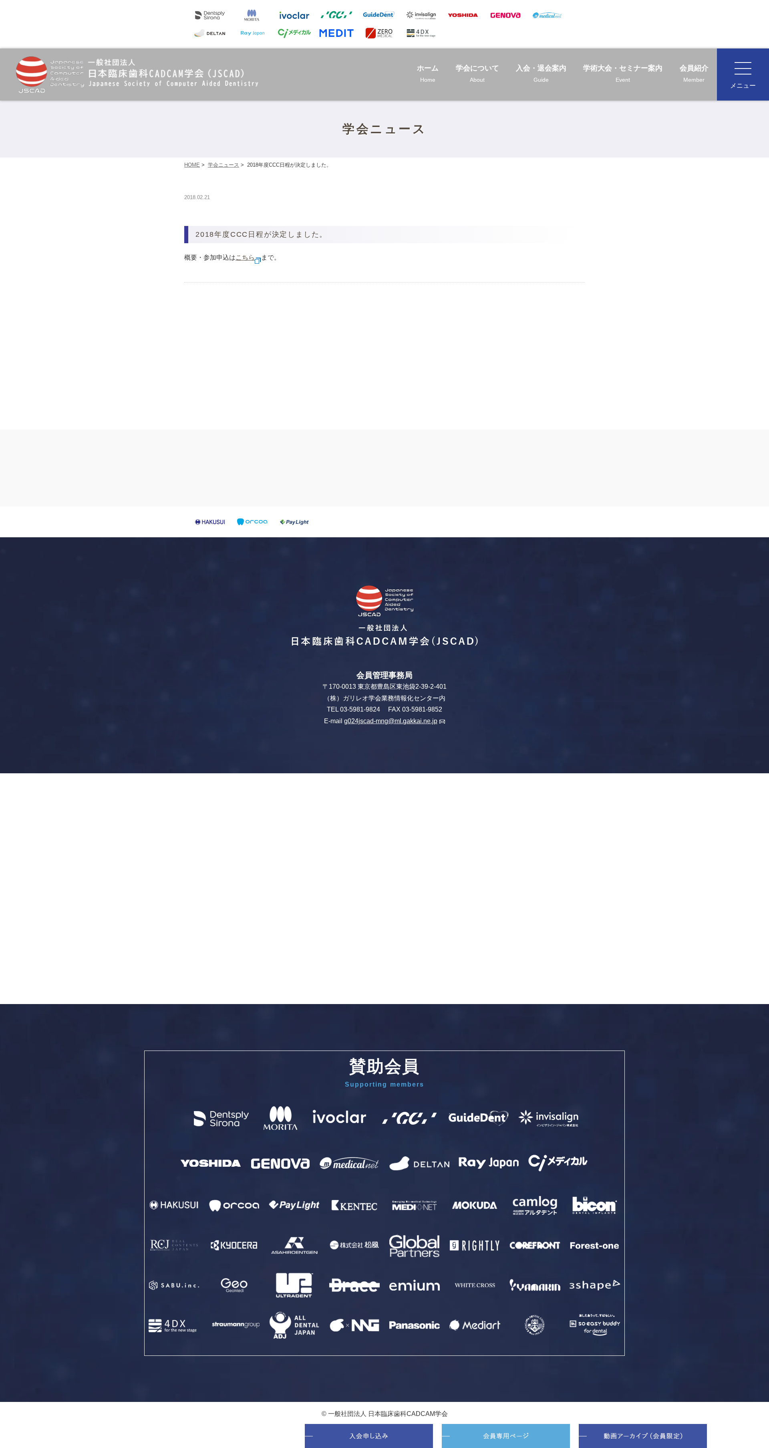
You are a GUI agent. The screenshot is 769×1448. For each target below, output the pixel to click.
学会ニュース (223, 165)
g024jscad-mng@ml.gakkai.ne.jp (390, 721)
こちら (245, 257)
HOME (192, 165)
